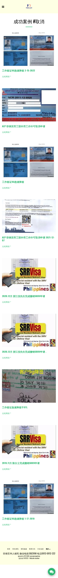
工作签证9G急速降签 (13, 181)
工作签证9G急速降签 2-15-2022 (18, 70)
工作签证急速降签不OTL (15, 407)
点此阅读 (6, 76)
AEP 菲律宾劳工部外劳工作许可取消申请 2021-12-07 (28, 239)
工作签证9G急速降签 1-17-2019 (18, 518)
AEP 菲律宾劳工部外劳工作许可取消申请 (23, 126)
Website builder (35, 558)
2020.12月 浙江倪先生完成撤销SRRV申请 (23, 296)
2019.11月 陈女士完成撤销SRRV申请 (21, 463)
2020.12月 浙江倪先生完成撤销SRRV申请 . (24, 351)
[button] (3, 6)
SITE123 (25, 558)
